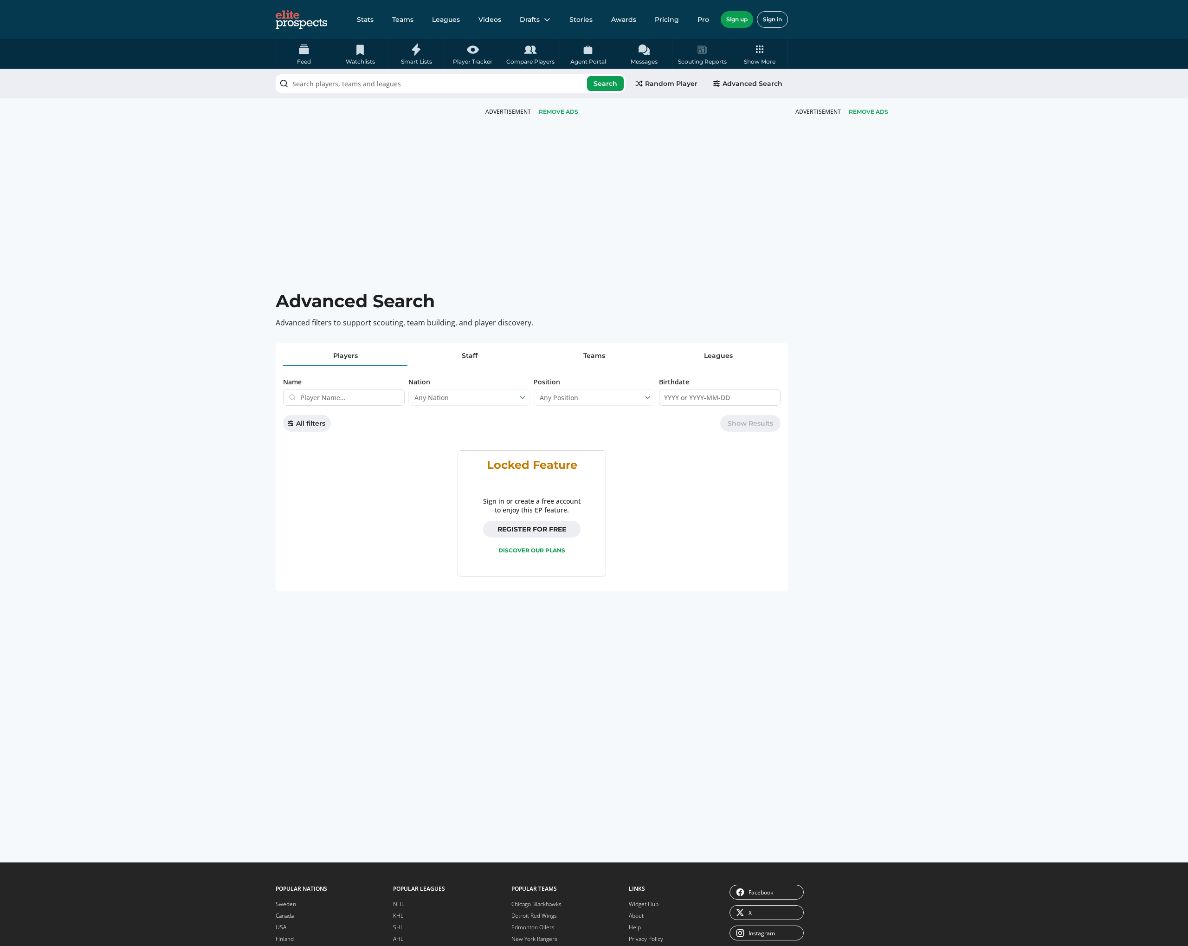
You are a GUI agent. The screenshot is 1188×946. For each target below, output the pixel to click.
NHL (398, 904)
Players (345, 355)
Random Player (671, 83)
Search (605, 83)
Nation (419, 381)
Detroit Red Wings (534, 916)
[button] (760, 54)
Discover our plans (531, 550)
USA (281, 927)
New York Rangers (534, 939)
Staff (470, 355)
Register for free (531, 529)
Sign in (772, 19)
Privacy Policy (646, 939)
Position (547, 381)
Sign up (737, 19)
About (636, 916)
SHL (398, 927)
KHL (398, 916)
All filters (310, 423)
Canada (285, 916)
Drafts (530, 19)
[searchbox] (451, 83)
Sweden (286, 904)
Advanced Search (752, 83)
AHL (398, 939)
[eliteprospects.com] (301, 19)
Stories (581, 19)
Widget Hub (644, 904)
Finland (285, 939)
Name (292, 381)
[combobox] (451, 83)
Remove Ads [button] (868, 111)
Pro (703, 19)
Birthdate (674, 381)
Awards (623, 19)
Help (635, 927)
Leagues (446, 19)
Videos (489, 19)
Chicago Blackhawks (536, 904)
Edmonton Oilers (533, 927)
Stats (365, 19)
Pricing (667, 19)
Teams (402, 19)
